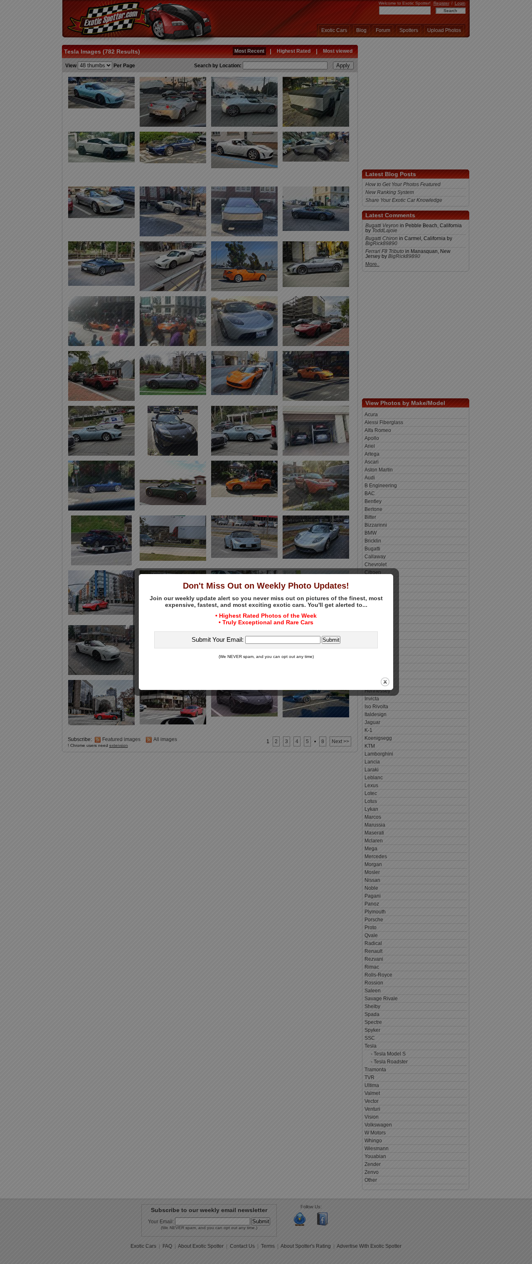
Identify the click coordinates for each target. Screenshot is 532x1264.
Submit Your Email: (218, 639)
